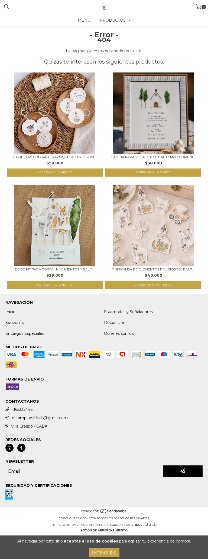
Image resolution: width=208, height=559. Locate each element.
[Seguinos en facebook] (21, 448)
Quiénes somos (119, 333)
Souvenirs (14, 322)
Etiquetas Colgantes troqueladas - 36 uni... (54, 157)
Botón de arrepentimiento (104, 530)
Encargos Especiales (24, 333)
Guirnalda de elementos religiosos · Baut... (153, 269)
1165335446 (22, 409)
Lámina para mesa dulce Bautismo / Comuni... (153, 157)
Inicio (10, 311)
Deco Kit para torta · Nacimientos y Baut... (55, 269)
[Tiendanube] (104, 513)
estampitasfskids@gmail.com (40, 417)
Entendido (104, 552)
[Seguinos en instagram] (9, 448)
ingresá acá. (146, 525)
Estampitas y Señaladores (128, 311)
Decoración (114, 322)
